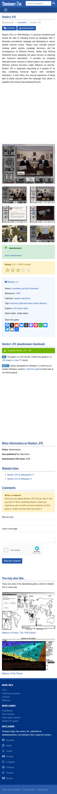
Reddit (9, 745)
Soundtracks (7, 710)
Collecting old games (11, 693)
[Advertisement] (28, 115)
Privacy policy (29, 789)
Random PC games (10, 721)
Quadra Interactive (22, 298)
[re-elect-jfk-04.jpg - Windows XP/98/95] (14, 233)
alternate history (26, 303)
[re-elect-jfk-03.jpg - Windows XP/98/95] (42, 214)
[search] (53, 3)
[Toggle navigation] (5, 9)
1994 (18, 293)
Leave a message (9, 528)
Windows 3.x (13, 282)
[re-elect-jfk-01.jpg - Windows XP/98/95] (42, 194)
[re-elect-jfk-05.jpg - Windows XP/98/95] (42, 233)
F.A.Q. (4, 690)
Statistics (6, 700)
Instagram (10, 762)
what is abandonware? (13, 255)
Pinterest (10, 767)
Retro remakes (8, 714)
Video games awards (11, 717)
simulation (22, 22)
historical (14, 303)
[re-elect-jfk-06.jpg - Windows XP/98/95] (14, 194)
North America (40, 303)
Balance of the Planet (12, 673)
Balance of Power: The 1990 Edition (19, 632)
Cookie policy (42, 789)
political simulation (30, 288)
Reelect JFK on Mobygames (19, 474)
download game (27, 28)
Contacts (6, 696)
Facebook (10, 740)
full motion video (20, 308)
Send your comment (12, 561)
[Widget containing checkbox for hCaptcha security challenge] (22, 550)
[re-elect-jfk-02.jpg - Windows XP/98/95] (14, 214)
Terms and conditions (11, 789)
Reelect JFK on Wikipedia (18, 478)
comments (10, 28)
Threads (9, 772)
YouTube (9, 756)
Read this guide (33, 369)
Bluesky (9, 778)
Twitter (9, 751)
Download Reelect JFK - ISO (19, 350)
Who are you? (8, 517)
